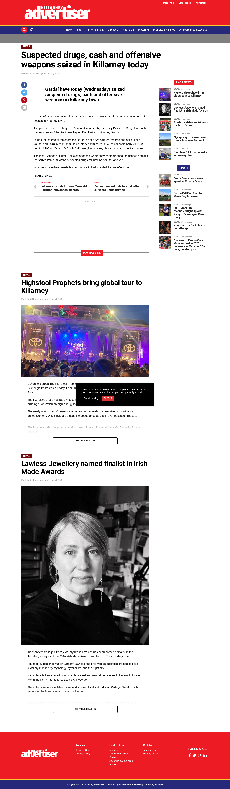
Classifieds (185, 2)
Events (113, 764)
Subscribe (168, 2)
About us (113, 750)
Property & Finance (164, 29)
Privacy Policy (83, 753)
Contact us (114, 757)
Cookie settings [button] (92, 398)
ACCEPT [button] (108, 398)
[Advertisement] (152, 13)
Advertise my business (121, 761)
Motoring (143, 29)
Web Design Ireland (142, 784)
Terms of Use (82, 750)
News (69, 29)
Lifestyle (113, 29)
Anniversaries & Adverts (193, 29)
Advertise (201, 2)
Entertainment (96, 29)
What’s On (128, 29)
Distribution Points (118, 753)
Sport (80, 29)
